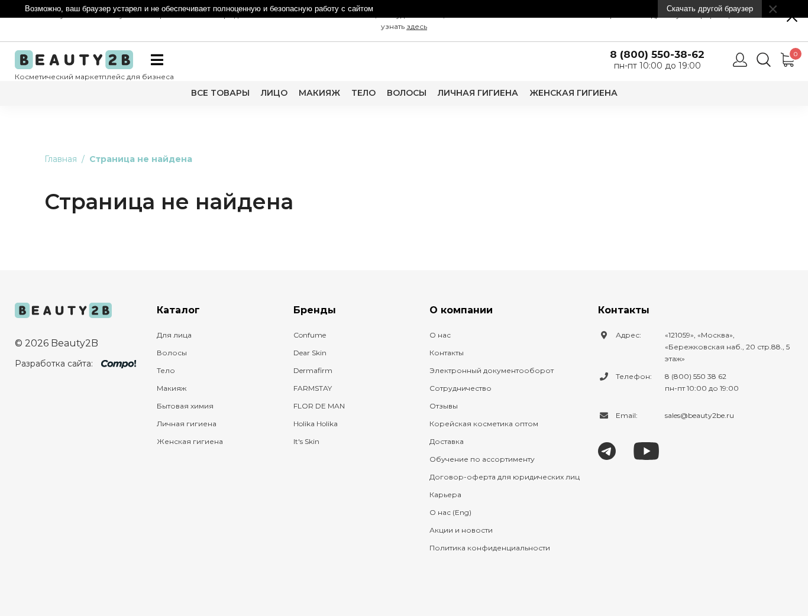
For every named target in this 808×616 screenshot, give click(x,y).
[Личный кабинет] (740, 60)
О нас (440, 334)
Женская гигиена (573, 92)
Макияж (319, 92)
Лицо (274, 92)
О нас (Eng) (450, 512)
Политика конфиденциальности (489, 547)
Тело (363, 92)
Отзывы (443, 405)
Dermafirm (312, 370)
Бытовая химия (185, 405)
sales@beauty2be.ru (699, 415)
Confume (309, 334)
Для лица (174, 334)
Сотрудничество (460, 388)
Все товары (220, 92)
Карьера (445, 494)
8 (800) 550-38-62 (657, 55)
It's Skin (306, 441)
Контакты (446, 352)
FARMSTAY (312, 388)
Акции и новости (461, 530)
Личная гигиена (478, 92)
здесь (416, 26)
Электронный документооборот (491, 370)
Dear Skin (310, 352)
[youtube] (646, 450)
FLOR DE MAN (319, 405)
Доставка (446, 441)
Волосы (406, 92)
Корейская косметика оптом (483, 423)
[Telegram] (607, 450)
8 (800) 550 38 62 (695, 376)
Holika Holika (315, 423)
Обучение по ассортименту (482, 459)
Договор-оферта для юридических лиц (504, 476)
